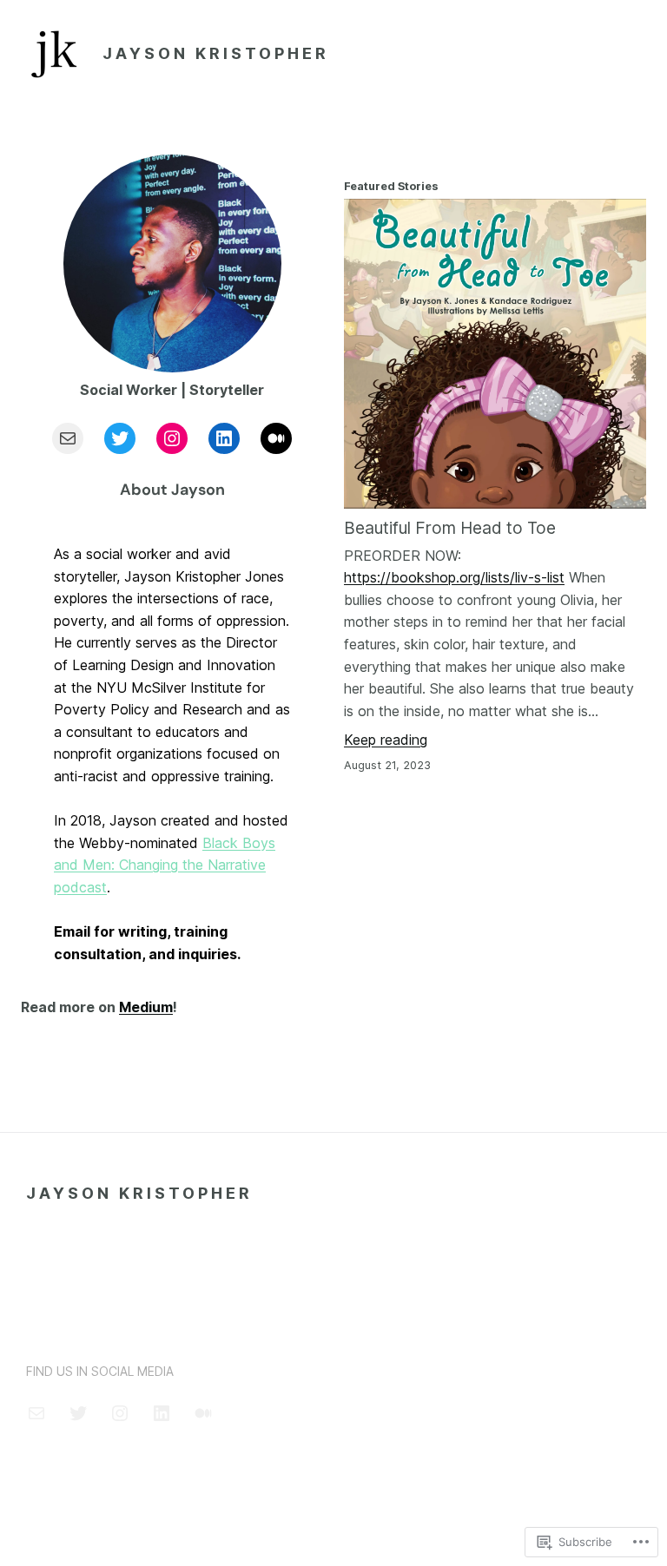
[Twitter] (119, 438)
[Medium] (276, 438)
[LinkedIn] (224, 438)
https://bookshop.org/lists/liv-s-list (454, 577)
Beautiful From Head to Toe (450, 527)
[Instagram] (172, 438)
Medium (146, 1007)
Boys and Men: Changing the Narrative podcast (164, 865)
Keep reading (385, 739)
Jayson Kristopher (215, 53)
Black (220, 843)
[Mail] (67, 438)
